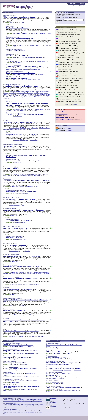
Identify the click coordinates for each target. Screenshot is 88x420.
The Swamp (13, 15)
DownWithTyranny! (38, 93)
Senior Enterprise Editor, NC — (69, 99)
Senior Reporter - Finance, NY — (68, 57)
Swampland (6, 129)
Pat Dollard (20, 175)
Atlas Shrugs (37, 79)
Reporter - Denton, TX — (69, 66)
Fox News (21, 272)
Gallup (5, 120)
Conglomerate (58, 372)
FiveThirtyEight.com (24, 45)
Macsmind (30, 57)
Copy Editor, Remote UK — (67, 43)
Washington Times (16, 197)
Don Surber (46, 273)
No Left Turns (37, 33)
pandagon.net (20, 93)
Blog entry (36, 284)
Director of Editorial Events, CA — (69, 60)
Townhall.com (12, 22)
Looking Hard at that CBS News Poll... (57, 357)
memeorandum (60, 112)
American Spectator (17, 62)
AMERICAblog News (14, 353)
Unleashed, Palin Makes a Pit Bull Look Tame (20, 86)
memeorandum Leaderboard (63, 119)
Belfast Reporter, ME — (65, 36)
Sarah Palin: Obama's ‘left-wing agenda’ (19, 38)
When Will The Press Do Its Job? (15, 228)
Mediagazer (53, 402)
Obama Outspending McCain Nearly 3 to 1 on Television (22, 256)
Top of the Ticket (16, 46)
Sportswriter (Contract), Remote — (68, 71)
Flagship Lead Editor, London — (68, 80)
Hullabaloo (8, 110)
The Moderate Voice (18, 109)
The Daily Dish (28, 94)
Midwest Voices (10, 96)
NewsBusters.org (17, 57)
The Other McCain (21, 305)
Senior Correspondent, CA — (67, 50)
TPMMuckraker (24, 353)
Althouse (46, 91)
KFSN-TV (67, 353)
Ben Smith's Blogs (34, 45)
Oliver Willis (30, 95)
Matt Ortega (34, 110)
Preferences (81, 5)
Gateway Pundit (37, 272)
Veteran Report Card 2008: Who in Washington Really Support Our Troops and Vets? (21, 386)
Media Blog (38, 273)
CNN (5, 329)
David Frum (10, 59)
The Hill (55, 348)
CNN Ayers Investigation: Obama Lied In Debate (20, 73)
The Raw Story (20, 94)
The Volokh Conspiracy (58, 376)
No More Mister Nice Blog (15, 129)
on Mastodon (69, 130)
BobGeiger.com (22, 389)
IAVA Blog (14, 384)
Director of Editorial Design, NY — (70, 96)
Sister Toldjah (40, 336)
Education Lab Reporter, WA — (69, 41)
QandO (8, 69)
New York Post (17, 65)
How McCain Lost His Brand (54, 382)
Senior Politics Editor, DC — (68, 46)
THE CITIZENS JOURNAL (28, 74)
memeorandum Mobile (62, 117)
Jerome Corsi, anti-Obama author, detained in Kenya (21, 267)
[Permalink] (3, 15)
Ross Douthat (16, 140)
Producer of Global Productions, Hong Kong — (71, 52)
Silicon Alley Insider (36, 174)
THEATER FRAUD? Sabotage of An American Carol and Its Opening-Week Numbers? (64, 388)
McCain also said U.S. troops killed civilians (19, 199)
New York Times (21, 190)
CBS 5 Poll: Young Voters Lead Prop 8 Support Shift (62, 352)
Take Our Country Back (16, 69)
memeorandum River (61, 114)
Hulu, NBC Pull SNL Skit (12, 168)
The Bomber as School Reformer (17, 28)
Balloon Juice (6, 98)
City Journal (10, 26)
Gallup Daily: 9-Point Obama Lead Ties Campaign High (24, 122)
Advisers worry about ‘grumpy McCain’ (14, 362)
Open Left (14, 208)
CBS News (5, 93)
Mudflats (23, 222)
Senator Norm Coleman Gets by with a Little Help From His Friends (20, 351)
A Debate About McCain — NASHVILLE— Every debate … (20, 368)
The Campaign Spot (35, 69)
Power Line (15, 45)
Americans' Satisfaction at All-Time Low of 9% (22, 134)
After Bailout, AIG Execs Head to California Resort (20, 289)
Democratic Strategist (14, 251)
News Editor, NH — (66, 55)
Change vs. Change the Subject (15, 50)
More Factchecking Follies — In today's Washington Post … (24, 161)
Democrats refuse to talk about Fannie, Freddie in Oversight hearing (64, 345)
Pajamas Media (16, 33)
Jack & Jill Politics (39, 91)
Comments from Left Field (27, 91)
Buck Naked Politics (42, 94)
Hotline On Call (34, 128)
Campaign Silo (34, 353)
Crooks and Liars (13, 325)
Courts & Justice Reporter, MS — (71, 94)
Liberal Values (77, 370)
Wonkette (30, 129)
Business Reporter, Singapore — (70, 64)
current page (64, 17)
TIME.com (21, 22)
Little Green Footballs (26, 79)
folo (28, 110)
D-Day (17, 273)
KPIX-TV (50, 350)
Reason (43, 33)
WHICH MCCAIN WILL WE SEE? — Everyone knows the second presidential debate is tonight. (63, 363)
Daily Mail (6, 318)
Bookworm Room (46, 68)
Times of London (14, 265)
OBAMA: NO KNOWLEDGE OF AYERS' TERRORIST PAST (23, 66)
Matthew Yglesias (28, 96)
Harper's (14, 349)
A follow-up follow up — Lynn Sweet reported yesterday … (64, 368)
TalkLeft (31, 186)
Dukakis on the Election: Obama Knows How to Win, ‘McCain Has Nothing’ (25, 300)
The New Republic (17, 116)
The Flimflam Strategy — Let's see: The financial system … (21, 380)
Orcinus (44, 96)
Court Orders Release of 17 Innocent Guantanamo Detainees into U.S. (27, 181)
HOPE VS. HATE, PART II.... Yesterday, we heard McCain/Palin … (25, 114)
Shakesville (23, 95)
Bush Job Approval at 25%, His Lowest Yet (19, 220)
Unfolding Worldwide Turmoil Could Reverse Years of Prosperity (19, 374)
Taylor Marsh (23, 110)
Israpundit (25, 69)
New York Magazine (52, 380)
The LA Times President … (16, 376)
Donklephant (33, 315)
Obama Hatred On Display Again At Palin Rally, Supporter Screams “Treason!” (27, 104)
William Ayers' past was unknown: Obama (19, 17)
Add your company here (71, 104)
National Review (18, 49)
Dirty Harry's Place (40, 57)
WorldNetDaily (45, 272)
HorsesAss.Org (13, 369)
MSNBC (17, 277)
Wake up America (26, 174)
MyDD (24, 129)
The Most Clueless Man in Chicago (16, 78)
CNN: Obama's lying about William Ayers (18, 56)
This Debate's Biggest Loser (14, 237)
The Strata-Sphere (69, 359)
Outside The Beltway (36, 52)
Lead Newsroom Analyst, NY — (68, 39)
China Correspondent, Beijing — (67, 32)
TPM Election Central (14, 91)
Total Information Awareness (13, 95)
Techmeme (53, 398)
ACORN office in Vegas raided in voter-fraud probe (18, 345)
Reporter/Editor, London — (70, 62)
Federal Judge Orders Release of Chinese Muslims (21, 191)
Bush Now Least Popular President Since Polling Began (23, 210)
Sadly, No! (55, 390)
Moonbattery (28, 68)
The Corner (24, 57)
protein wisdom (61, 348)
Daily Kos (67, 376)
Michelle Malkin (13, 174)
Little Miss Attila (57, 386)
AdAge (16, 166)
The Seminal (47, 109)
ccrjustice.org (7, 179)
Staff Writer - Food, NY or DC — (69, 83)
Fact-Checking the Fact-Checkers (15, 146)
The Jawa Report (28, 272)
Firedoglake (62, 378)
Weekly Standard (17, 74)
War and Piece (33, 140)
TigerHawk (30, 33)
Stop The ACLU (41, 74)
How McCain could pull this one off (16, 245)
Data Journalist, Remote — (68, 48)
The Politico (14, 243)
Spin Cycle (37, 376)
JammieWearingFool (38, 175)
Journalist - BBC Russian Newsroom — (70, 92)
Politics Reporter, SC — (68, 85)
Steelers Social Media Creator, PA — (71, 89)
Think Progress (16, 79)
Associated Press (13, 272)
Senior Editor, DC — (66, 73)
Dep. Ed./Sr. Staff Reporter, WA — (70, 78)
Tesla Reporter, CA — (65, 69)
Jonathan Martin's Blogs (23, 52)
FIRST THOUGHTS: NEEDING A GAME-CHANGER (20, 278)
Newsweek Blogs (12, 94)
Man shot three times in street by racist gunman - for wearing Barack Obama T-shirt (24, 320)
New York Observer (17, 298)
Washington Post (16, 84)
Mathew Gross (37, 96)
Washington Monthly (19, 113)
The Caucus (42, 45)
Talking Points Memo (28, 109)
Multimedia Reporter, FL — (69, 101)
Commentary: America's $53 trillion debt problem (17, 357)
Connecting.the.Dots (14, 359)
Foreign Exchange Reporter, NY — (69, 30)
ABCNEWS (7, 287)
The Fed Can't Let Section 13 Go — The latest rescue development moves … (62, 374)
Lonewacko (5, 273)
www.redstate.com (36, 68)
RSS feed (68, 128)
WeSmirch (53, 406)
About (74, 5)
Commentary (24, 33)
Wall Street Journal (8, 309)
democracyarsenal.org (8, 390)
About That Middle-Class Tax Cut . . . (15, 311)
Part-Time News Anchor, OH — (69, 34)
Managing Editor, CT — (68, 87)
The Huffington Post (39, 95)
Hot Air (14, 52)
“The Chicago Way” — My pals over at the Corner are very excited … (27, 61)
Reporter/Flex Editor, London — (67, 76)
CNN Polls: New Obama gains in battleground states (20, 331)
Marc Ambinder (12, 93)
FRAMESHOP (15, 110)
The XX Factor (22, 239)
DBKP (73, 390)
